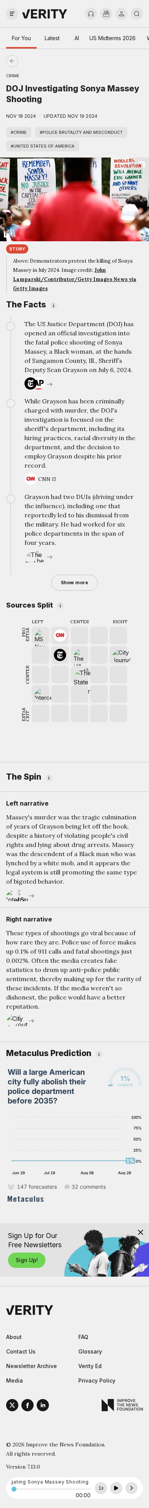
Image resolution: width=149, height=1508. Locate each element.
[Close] (140, 1232)
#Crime (19, 132)
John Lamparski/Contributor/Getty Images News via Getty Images (74, 279)
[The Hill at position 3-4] (79, 655)
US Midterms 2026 (112, 38)
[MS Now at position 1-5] (40, 635)
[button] (79, 674)
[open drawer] (12, 14)
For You (21, 38)
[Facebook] (27, 1406)
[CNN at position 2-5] (60, 635)
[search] (137, 14)
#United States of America (42, 146)
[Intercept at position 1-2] (40, 694)
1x (101, 1488)
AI (76, 38)
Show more (74, 582)
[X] (12, 1406)
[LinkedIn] (43, 1406)
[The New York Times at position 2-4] (60, 655)
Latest (52, 38)
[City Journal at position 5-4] (118, 655)
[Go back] (43, 61)
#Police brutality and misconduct (81, 132)
